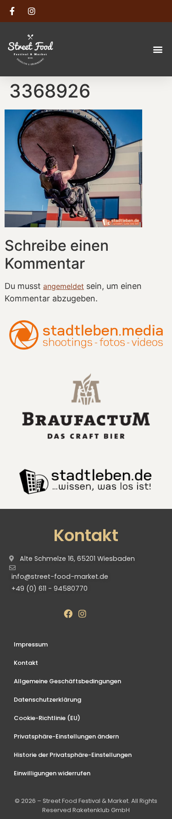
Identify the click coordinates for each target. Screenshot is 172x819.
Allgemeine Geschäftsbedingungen (67, 681)
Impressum (31, 644)
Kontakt (26, 662)
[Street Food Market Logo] (46, 49)
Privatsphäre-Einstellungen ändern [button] (66, 736)
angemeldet (63, 286)
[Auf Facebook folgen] (13, 11)
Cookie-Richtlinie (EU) (47, 718)
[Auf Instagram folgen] (33, 11)
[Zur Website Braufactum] (86, 405)
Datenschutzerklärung (47, 699)
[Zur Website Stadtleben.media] (86, 335)
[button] (157, 49)
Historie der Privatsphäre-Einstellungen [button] (73, 754)
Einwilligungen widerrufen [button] (52, 773)
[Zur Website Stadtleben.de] (86, 480)
